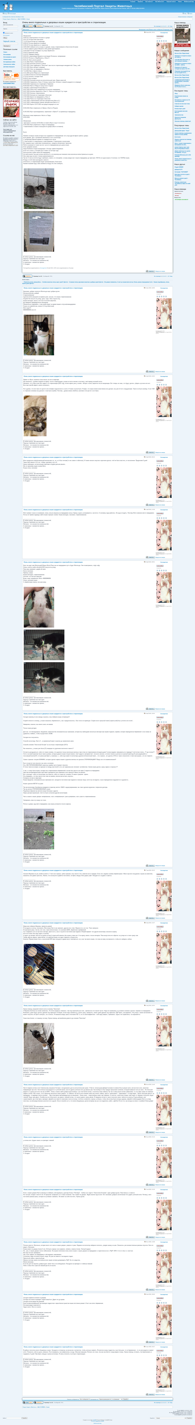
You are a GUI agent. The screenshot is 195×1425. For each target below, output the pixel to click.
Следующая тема (167, 29)
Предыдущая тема (143, 29)
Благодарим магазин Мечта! (181, 111)
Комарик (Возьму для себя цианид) (183, 155)
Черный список (171, 1)
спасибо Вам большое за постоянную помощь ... (182, 60)
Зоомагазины (7, 59)
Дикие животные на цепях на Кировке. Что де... (182, 151)
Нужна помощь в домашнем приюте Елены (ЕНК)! (183, 133)
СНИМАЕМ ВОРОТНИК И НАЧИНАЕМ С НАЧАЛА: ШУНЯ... (182, 81)
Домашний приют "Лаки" (182, 130)
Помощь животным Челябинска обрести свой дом (182, 183)
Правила (140, 1)
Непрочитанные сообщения (185, 16)
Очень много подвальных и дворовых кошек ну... (183, 159)
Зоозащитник (43, 268)
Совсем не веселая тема (182, 103)
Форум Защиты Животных (10, 19)
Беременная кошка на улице (181, 96)
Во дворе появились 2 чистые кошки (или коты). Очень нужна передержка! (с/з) (128, 282)
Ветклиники (7, 54)
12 (168, 26)
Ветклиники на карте (9, 57)
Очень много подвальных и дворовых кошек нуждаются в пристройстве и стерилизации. (64, 22)
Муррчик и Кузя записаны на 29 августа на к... (182, 86)
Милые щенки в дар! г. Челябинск (181, 179)
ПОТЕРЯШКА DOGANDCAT (181, 199)
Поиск (180, 1)
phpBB (94, 1420)
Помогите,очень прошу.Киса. (32, 282)
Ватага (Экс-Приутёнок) (182, 53)
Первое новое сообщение (155, 29)
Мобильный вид (189, 1)
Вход (5, 13)
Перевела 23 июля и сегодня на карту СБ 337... (182, 68)
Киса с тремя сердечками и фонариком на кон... (183, 144)
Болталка (178, 137)
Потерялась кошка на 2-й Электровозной (182, 100)
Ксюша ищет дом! (180, 108)
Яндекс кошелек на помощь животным (183, 140)
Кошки (28, 19)
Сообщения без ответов (9, 16)
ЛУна (176, 93)
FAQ (185, 13)
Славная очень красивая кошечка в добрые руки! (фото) (86, 282)
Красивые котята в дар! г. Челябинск (182, 175)
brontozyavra (178, 193)
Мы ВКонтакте (159, 1)
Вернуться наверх (160, 271)
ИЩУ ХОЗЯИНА (21, 19)
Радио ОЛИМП (179, 167)
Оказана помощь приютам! (183, 121)
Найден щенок (179, 106)
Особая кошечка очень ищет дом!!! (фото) (55, 282)
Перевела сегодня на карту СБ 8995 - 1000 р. (183, 64)
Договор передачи (9, 66)
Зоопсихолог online (9, 64)
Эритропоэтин (179, 115)
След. (171, 26)
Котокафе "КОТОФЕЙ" (181, 172)
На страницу (157, 26)
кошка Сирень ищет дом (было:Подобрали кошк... (182, 147)
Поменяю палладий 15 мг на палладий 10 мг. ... (182, 72)
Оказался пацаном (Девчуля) (180, 118)
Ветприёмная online (9, 62)
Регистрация (12, 13)
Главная (132, 1)
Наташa (177, 195)
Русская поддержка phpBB (97, 1421)
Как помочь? (149, 1)
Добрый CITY (179, 169)
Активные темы (20, 16)
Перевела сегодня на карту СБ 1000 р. (183, 56)
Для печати (26, 29)
